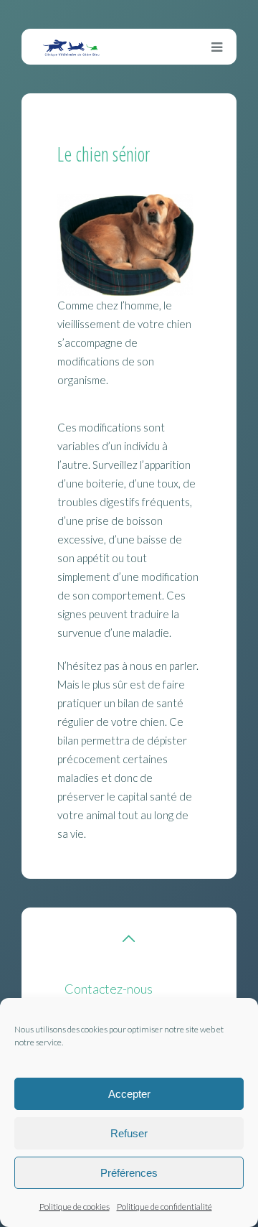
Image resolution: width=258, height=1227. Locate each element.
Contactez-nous (108, 989)
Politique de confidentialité (164, 1206)
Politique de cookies (74, 1206)
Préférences (129, 1173)
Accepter (129, 1094)
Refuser (129, 1133)
